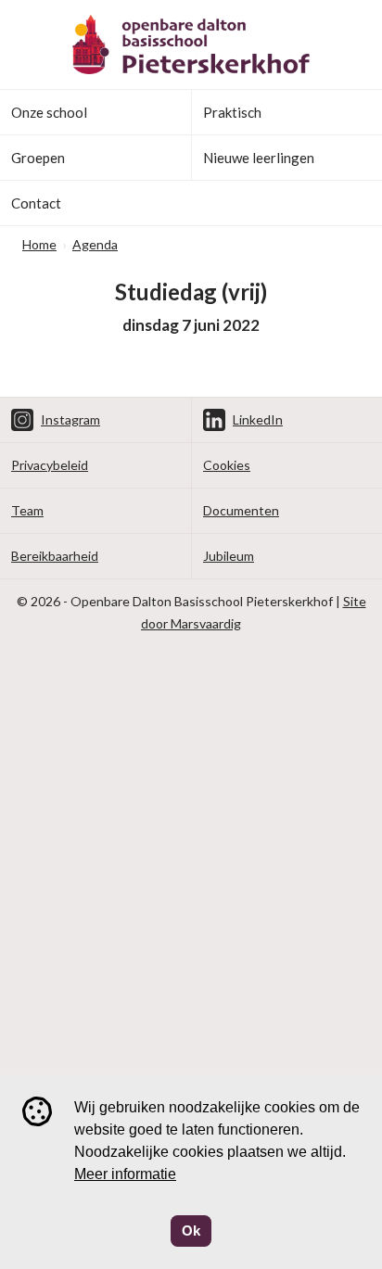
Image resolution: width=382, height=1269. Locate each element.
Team (27, 510)
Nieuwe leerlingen (258, 157)
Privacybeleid (49, 465)
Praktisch (232, 112)
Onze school (49, 112)
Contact (36, 203)
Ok (191, 1230)
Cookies (226, 465)
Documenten (241, 510)
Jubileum (228, 556)
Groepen (38, 157)
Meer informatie (125, 1174)
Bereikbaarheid (54, 556)
